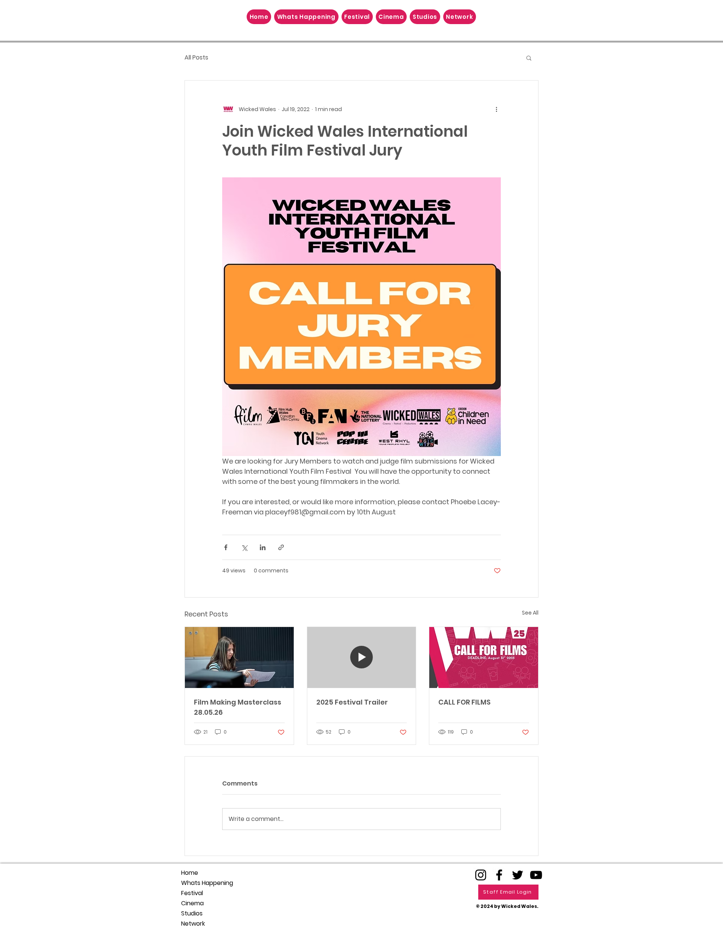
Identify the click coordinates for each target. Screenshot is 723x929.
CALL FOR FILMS (464, 702)
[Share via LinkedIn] (262, 547)
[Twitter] (517, 875)
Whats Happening (207, 883)
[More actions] (496, 109)
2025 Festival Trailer (352, 702)
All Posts (196, 57)
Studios (192, 913)
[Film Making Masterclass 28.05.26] (239, 657)
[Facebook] (499, 875)
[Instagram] (480, 875)
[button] (528, 58)
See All (530, 612)
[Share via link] (281, 547)
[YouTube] (536, 875)
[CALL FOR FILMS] (483, 657)
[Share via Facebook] (225, 547)
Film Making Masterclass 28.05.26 (237, 707)
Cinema (192, 903)
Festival (192, 893)
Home (189, 872)
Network (193, 923)
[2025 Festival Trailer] (361, 657)
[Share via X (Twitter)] (244, 547)
